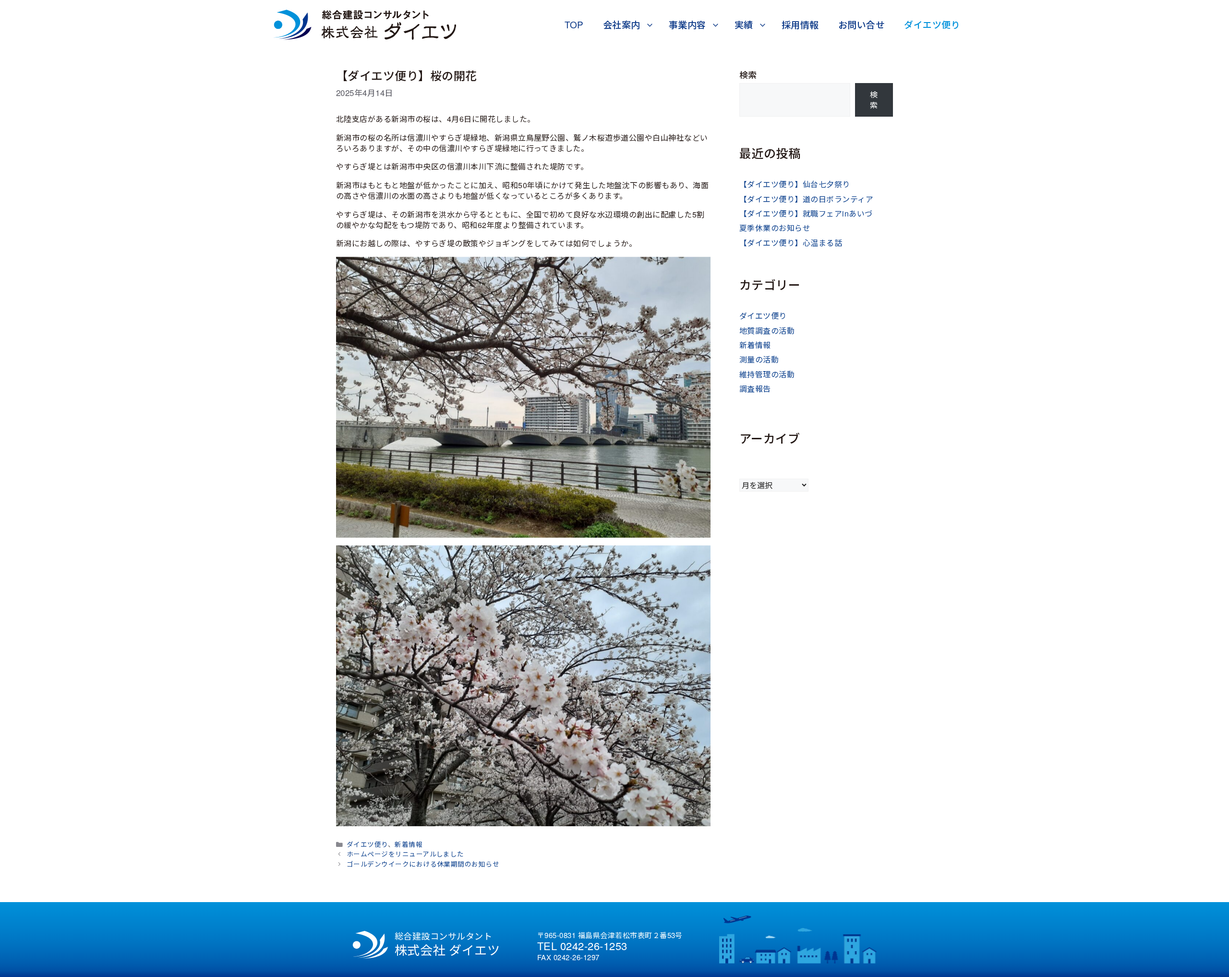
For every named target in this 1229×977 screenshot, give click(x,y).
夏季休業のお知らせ (774, 227)
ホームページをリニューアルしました (405, 853)
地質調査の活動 (767, 330)
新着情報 (408, 844)
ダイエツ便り (932, 24)
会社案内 (621, 24)
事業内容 (687, 24)
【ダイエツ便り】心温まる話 (790, 242)
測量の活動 (759, 359)
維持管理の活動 (767, 374)
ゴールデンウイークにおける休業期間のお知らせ (423, 863)
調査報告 (755, 388)
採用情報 (800, 24)
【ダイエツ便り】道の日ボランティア (806, 199)
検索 (748, 75)
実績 (744, 24)
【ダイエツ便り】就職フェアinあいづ (806, 213)
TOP (574, 24)
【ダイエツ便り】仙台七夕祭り (794, 184)
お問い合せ (861, 24)
